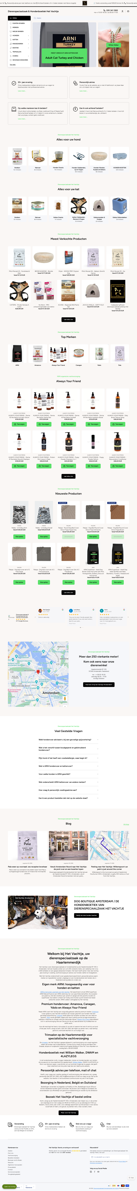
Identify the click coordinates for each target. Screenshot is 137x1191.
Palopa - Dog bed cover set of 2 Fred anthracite (44, 570)
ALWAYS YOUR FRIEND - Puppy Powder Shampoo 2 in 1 (68, 458)
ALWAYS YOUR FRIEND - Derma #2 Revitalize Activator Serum (19, 416)
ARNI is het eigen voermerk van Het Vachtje (54, 992)
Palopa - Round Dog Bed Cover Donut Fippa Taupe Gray (68, 529)
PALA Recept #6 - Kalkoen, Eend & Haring (93, 272)
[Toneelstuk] (38, 912)
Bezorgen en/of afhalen (15, 1160)
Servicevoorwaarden (14, 1172)
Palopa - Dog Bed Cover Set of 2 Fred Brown (68, 570)
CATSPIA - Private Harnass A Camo (19, 306)
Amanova (95, 1012)
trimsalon (45, 1042)
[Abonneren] (126, 1157)
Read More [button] (72, 623)
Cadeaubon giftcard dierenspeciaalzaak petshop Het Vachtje (117, 307)
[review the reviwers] (62, 610)
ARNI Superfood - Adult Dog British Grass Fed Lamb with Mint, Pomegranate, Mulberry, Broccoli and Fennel (93, 572)
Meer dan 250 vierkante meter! (99, 656)
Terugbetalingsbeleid (14, 1174)
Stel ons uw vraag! (83, 1124)
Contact (10, 1169)
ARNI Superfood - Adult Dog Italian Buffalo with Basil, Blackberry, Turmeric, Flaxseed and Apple (118, 572)
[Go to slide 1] (80, 627)
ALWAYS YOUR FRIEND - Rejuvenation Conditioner (117, 458)
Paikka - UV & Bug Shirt (19, 528)
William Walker (77, 1062)
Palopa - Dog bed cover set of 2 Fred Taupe (19, 570)
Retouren (10, 1162)
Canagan (59, 1015)
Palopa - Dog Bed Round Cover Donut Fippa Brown (118, 529)
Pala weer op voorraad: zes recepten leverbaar (27, 867)
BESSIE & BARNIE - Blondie (44, 271)
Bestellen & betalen (13, 1158)
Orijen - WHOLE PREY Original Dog (68, 272)
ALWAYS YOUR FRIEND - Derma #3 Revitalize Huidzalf (68, 416)
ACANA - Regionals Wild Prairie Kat (68, 306)
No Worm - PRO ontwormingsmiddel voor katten (44, 306)
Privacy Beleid (122, 1161)
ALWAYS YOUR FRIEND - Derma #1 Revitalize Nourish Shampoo (19, 458)
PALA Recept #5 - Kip (118, 271)
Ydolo (48, 1017)
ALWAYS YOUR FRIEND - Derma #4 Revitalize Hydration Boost (93, 416)
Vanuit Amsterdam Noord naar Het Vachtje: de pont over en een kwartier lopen (68, 868)
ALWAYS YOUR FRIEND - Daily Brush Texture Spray (118, 416)
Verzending (19, 1124)
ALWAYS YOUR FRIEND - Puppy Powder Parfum (93, 458)
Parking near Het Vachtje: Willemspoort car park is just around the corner (109, 868)
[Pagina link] (38, 674)
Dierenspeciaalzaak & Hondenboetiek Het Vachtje (106, 1188)
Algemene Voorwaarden (15, 1165)
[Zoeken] (34, 18)
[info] (19, 260)
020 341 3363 (112, 10)
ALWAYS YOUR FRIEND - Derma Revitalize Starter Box (44, 416)
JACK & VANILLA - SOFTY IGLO (93, 305)
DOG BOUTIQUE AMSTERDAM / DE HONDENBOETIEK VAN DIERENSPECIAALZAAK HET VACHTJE (99, 905)
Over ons (10, 1153)
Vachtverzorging (13, 1155)
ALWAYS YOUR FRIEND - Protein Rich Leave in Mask (44, 458)
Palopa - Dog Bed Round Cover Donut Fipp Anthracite (93, 529)
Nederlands (29, 1187)
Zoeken (10, 1151)
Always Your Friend (83, 1019)
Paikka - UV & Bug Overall (44, 528)
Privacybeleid (12, 1167)
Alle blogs (126, 824)
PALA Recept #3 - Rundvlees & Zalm (19, 272)
